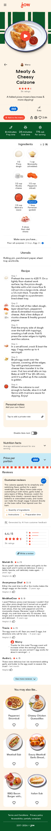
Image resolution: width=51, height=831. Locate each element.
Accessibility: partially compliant (26, 819)
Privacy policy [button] (36, 815)
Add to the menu (15, 118)
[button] (5, 5)
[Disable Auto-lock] (34, 433)
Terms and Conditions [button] (18, 815)
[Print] (36, 118)
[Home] (25, 5)
